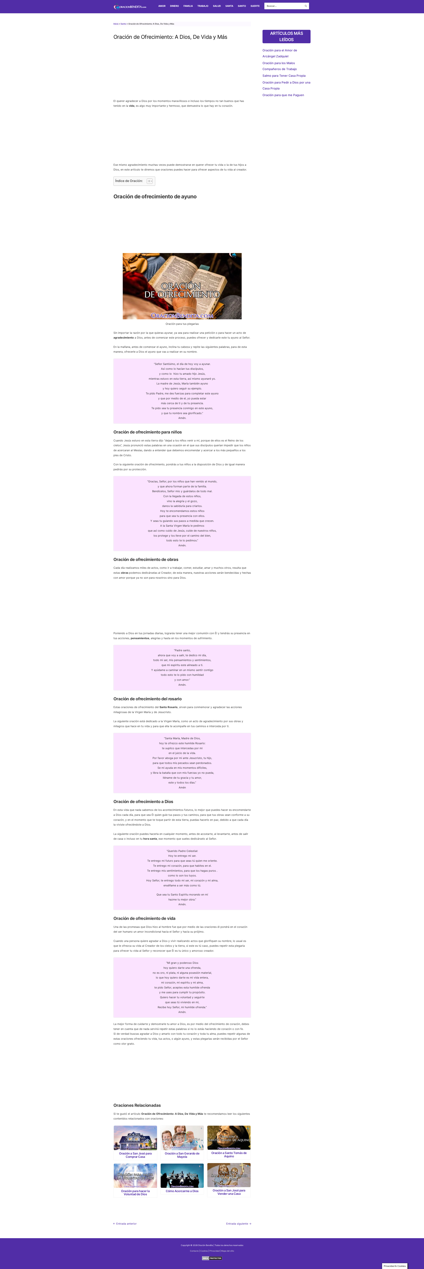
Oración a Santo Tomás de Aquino (229, 1154)
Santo (123, 24)
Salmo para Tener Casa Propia (284, 75)
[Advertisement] (182, 72)
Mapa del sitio (227, 1251)
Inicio (115, 24)
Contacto (194, 1251)
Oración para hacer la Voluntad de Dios (135, 1192)
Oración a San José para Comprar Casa (135, 1155)
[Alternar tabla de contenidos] (148, 181)
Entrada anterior (125, 1223)
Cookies (204, 1251)
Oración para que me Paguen (283, 95)
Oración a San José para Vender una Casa (229, 1192)
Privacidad (214, 1251)
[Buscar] (306, 6)
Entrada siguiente (238, 1223)
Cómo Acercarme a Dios (182, 1191)
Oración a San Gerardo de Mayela (182, 1155)
